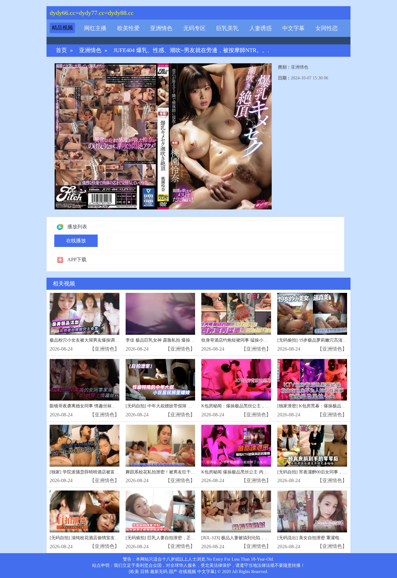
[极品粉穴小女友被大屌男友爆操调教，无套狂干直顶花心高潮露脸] (84, 314)
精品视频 (62, 28)
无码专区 (194, 28)
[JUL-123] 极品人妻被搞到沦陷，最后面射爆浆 (246, 537)
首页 (61, 50)
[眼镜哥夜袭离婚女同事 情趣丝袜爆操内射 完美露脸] (84, 380)
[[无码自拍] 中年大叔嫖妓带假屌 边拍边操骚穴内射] (160, 380)
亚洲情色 (161, 28)
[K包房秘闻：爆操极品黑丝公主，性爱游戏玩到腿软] (236, 380)
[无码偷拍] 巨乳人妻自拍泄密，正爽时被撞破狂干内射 (178, 537)
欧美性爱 (128, 28)
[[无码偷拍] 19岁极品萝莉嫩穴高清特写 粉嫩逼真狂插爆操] (312, 314)
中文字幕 (293, 28)
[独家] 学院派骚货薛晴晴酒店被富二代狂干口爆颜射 (99, 472)
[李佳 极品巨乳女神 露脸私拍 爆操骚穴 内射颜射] (160, 314)
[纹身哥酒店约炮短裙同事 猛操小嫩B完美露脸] (236, 314)
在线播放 (76, 240)
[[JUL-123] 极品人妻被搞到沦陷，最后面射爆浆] (236, 511)
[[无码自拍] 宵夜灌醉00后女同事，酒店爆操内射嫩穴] (312, 446)
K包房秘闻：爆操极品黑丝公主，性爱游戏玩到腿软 (250, 406)
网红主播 (95, 28)
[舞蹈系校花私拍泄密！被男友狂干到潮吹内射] (160, 446)
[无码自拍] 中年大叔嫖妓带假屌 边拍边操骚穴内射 (174, 406)
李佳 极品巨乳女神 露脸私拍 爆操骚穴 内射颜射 (171, 340)
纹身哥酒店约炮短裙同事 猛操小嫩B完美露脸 (244, 340)
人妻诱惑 (260, 28)
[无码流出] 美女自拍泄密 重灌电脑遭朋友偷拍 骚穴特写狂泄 (335, 537)
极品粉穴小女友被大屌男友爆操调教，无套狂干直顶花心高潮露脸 (113, 340)
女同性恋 (326, 28)
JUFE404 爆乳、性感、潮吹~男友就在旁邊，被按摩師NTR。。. (191, 50)
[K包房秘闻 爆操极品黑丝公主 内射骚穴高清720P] (236, 446)
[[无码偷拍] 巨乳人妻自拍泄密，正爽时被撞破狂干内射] (160, 511)
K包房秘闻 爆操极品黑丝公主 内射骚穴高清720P (247, 472)
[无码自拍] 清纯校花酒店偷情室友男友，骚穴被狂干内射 (104, 537)
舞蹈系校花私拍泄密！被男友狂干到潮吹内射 (169, 472)
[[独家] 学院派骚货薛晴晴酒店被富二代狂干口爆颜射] (84, 446)
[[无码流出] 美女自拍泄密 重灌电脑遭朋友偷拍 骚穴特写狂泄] (312, 511)
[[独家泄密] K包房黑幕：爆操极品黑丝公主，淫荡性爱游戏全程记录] (312, 380)
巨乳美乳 (227, 28)
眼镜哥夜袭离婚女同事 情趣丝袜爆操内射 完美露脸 (99, 406)
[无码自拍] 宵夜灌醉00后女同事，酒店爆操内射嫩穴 (327, 472)
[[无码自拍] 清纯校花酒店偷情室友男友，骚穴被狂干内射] (84, 511)
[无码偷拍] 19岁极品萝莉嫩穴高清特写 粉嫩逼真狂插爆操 (332, 340)
